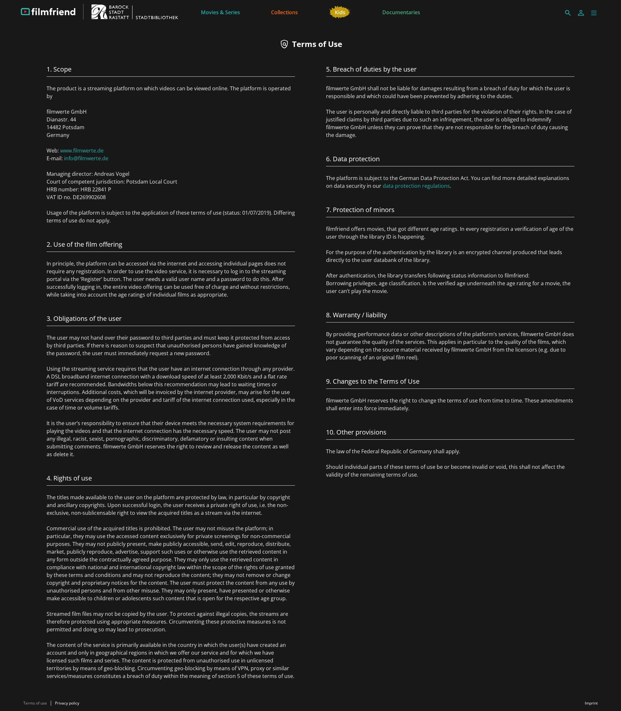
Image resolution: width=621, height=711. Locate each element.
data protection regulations (416, 185)
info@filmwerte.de (86, 158)
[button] (593, 12)
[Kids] (340, 11)
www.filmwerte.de (82, 150)
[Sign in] (580, 12)
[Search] (567, 12)
